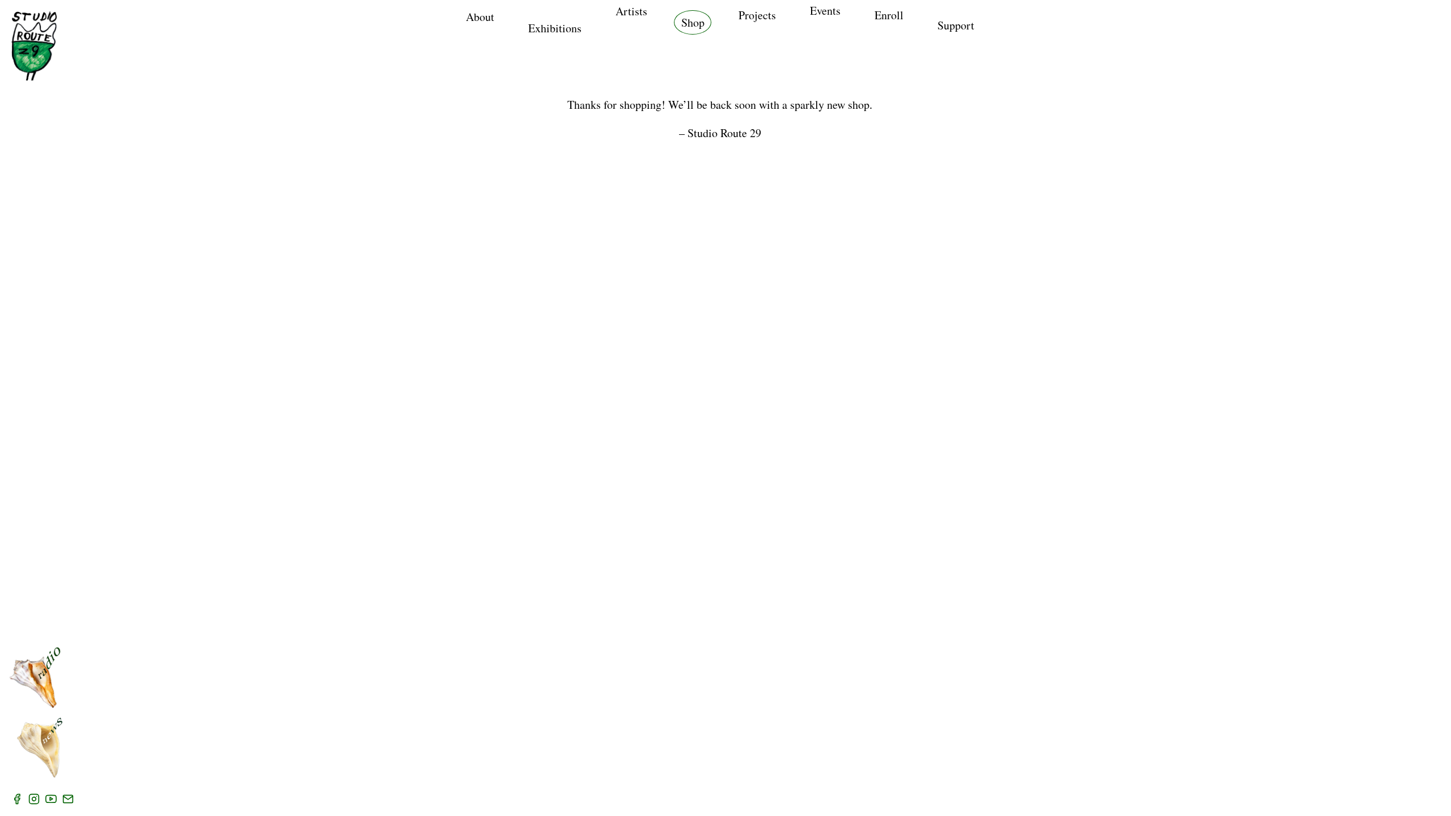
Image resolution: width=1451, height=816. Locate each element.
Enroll (889, 15)
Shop (693, 22)
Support (955, 25)
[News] (39, 747)
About (480, 16)
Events (825, 10)
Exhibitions (555, 28)
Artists (631, 11)
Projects (757, 15)
